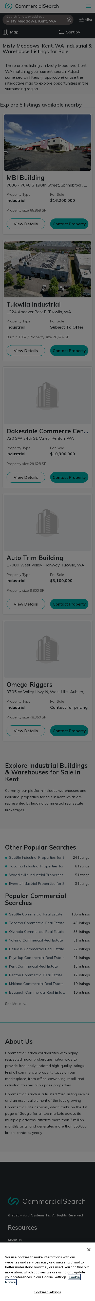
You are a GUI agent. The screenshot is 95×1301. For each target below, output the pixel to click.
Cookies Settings (47, 1292)
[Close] (88, 1249)
